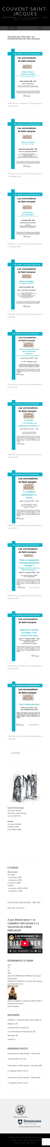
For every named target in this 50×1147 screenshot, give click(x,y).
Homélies (11, 1024)
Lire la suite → (21, 908)
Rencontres (11, 1035)
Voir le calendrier (13, 1006)
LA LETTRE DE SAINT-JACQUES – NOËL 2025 (24, 902)
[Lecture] (10, 951)
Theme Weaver (34, 1140)
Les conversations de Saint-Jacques (28, 103)
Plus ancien (15, 753)
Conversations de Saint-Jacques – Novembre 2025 (25, 1065)
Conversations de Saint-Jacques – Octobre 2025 (24, 1077)
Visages (10, 1039)
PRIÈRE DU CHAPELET (16, 981)
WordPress (36, 1137)
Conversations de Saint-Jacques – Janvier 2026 (24, 1053)
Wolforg (31, 1143)
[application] (25, 943)
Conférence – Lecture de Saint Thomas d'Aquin (23, 1020)
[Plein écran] (39, 951)
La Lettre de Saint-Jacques (17, 1028)
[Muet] (36, 951)
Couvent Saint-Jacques (25, 11)
